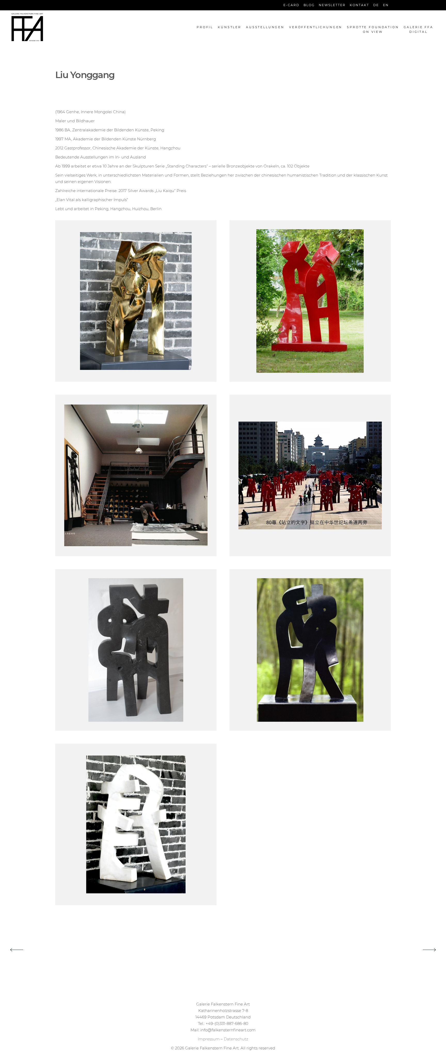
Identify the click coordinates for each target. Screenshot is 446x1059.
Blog (309, 5)
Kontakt (359, 5)
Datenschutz (236, 1039)
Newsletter (332, 5)
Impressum (209, 1039)
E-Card (291, 5)
